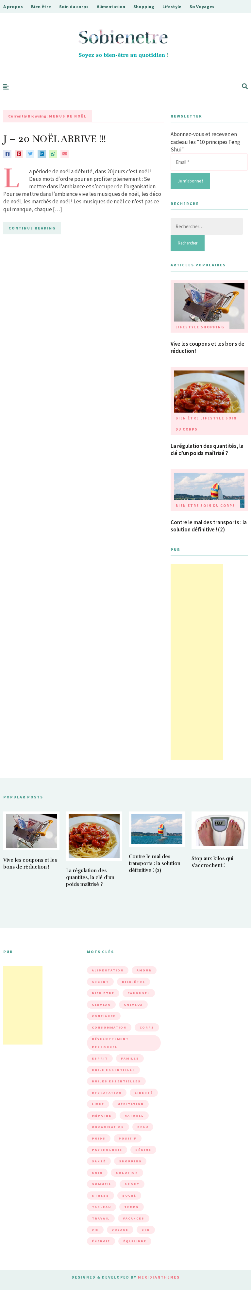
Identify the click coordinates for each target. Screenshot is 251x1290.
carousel (138, 993)
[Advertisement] (197, 662)
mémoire (101, 1115)
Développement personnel (110, 1043)
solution (127, 1173)
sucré (129, 1195)
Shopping (143, 6)
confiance (104, 1016)
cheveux (133, 1004)
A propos (13, 6)
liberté (144, 1093)
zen (146, 1230)
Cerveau (101, 1004)
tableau (101, 1207)
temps (131, 1207)
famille (130, 1058)
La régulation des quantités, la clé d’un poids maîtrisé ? (207, 449)
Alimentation (111, 6)
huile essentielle (113, 1070)
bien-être (133, 982)
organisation (108, 1127)
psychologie (107, 1150)
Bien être (41, 6)
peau (142, 1127)
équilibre (134, 1241)
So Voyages (202, 6)
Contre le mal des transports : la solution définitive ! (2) (209, 526)
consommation (109, 1027)
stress (100, 1195)
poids (99, 1138)
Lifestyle (171, 6)
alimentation (108, 970)
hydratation (107, 1093)
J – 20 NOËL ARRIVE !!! (54, 139)
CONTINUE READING (32, 228)
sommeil (101, 1184)
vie (95, 1230)
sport (132, 1184)
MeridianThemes (159, 1277)
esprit (100, 1058)
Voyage (120, 1230)
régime (143, 1150)
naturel (134, 1115)
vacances (133, 1218)
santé (99, 1161)
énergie (101, 1241)
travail (101, 1218)
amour (144, 970)
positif (128, 1138)
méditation (130, 1104)
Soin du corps (74, 6)
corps (147, 1027)
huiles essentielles (116, 1081)
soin (97, 1173)
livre (98, 1104)
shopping (130, 1161)
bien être (103, 993)
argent (100, 982)
